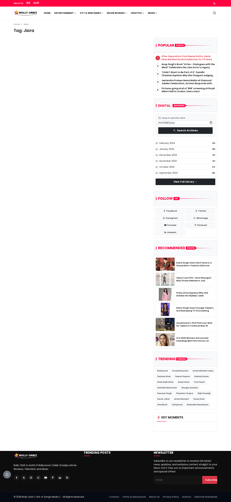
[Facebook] (16, 478)
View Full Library (185, 182)
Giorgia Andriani (189, 387)
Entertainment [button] (64, 13)
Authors (186, 496)
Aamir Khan (184, 382)
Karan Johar (163, 399)
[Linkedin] (60, 478)
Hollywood (177, 404)
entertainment (181, 399)
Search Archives (185, 130)
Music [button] (151, 13)
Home (47, 13)
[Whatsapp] (38, 478)
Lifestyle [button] (136, 13)
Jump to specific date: (172, 118)
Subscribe (211, 479)
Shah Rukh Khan (165, 382)
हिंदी (28, 3)
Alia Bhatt (162, 404)
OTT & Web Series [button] (90, 13)
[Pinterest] (52, 478)
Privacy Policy (171, 496)
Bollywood (162, 370)
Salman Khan (164, 376)
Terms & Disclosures (134, 496)
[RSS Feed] (67, 478)
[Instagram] (31, 478)
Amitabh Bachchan (167, 387)
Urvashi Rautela (180, 370)
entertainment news (203, 370)
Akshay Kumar (201, 376)
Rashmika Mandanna (197, 404)
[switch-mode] (215, 3)
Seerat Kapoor (182, 376)
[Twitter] (24, 478)
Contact (114, 496)
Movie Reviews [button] (116, 13)
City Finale (199, 382)
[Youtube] (45, 478)
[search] (214, 13)
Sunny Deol (199, 399)
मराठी (36, 3)
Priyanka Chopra (184, 393)
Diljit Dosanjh (204, 393)
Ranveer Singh (164, 393)
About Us (18, 3)
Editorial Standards (205, 496)
